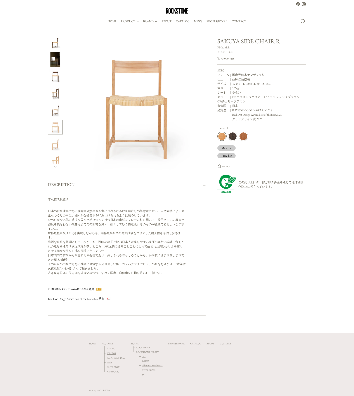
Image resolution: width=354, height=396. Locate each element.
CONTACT (225, 343)
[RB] (232, 136)
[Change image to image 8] (55, 161)
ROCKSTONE (226, 52)
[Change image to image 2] (55, 59)
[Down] (55, 166)
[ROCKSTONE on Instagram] (304, 4)
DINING (111, 353)
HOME (92, 343)
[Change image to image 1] (55, 42)
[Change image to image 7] (55, 144)
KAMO (145, 360)
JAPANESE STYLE (116, 357)
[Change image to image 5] (55, 110)
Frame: (223, 128)
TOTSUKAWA (149, 370)
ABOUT (210, 343)
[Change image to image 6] (55, 127)
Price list (226, 155)
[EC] (222, 136)
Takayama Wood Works (152, 365)
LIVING (111, 348)
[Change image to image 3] (55, 76)
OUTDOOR (113, 371)
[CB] (243, 136)
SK (143, 374)
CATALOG (195, 343)
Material (226, 148)
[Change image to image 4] (55, 93)
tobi (143, 356)
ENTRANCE (113, 367)
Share (226, 166)
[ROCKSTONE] (177, 11)
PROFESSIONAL (176, 343)
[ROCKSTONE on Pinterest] (298, 4)
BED (109, 362)
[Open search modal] (304, 21)
